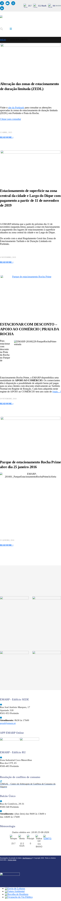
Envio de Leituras (16, 888)
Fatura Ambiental (16, 891)
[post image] (30, 60)
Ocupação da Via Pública (20, 897)
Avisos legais (12, 860)
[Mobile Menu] (11, 29)
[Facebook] (2, 3)
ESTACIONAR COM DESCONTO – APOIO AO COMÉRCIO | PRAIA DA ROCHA (29, 329)
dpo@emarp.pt (27, 858)
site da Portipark (16, 107)
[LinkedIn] (2, 8)
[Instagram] (13, 3)
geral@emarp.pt (8, 723)
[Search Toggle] (1, 29)
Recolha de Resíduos (18, 894)
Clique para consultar (10, 119)
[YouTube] (8, 3)
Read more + (6, 137)
